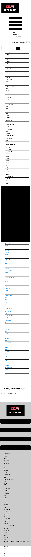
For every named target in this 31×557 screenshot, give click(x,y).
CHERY (7, 63)
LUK (7, 122)
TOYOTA (8, 163)
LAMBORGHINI (9, 118)
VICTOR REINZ (9, 176)
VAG (7, 169)
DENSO (8, 77)
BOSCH (8, 57)
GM (7, 95)
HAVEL (7, 100)
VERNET (8, 174)
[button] (15, 23)
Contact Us (17, 36)
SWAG (7, 158)
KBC (7, 113)
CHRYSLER (8, 66)
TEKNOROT (9, 160)
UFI (7, 167)
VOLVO (8, 178)
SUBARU (8, 154)
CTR (7, 70)
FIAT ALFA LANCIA (10, 86)
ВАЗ (7, 183)
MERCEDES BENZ (10, 136)
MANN (7, 127)
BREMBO (8, 59)
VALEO (7, 172)
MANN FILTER (9, 129)
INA (7, 106)
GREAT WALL (9, 97)
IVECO (7, 111)
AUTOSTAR (8, 52)
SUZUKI (8, 156)
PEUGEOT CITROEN (11, 145)
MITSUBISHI (9, 138)
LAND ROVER (9, 120)
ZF (6, 181)
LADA (7, 115)
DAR (7, 72)
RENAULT (8, 147)
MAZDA (8, 133)
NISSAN (8, 142)
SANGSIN (8, 149)
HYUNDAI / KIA (9, 104)
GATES (7, 91)
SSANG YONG (9, 151)
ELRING (8, 82)
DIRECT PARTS (9, 79)
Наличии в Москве (18, 43)
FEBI (7, 84)
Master (8, 131)
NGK (7, 140)
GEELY (7, 93)
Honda (7, 102)
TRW (7, 165)
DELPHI (8, 75)
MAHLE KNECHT (10, 124)
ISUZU (7, 109)
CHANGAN (8, 61)
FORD (7, 88)
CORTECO (8, 68)
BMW (7, 54)
